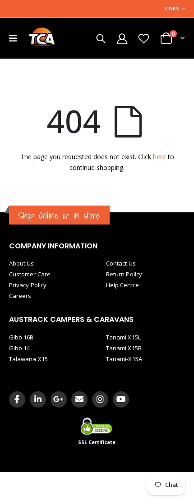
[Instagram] (100, 399)
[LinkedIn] (38, 399)
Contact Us (121, 263)
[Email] (79, 399)
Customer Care (30, 274)
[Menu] (13, 38)
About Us (21, 263)
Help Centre (122, 285)
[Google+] (59, 399)
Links (172, 8)
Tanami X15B (124, 348)
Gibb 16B (21, 337)
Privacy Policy (27, 285)
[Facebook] (17, 399)
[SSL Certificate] (97, 426)
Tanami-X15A (124, 359)
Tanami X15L (123, 337)
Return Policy (124, 274)
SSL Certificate (97, 442)
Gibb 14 (19, 348)
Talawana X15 (28, 359)
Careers (20, 296)
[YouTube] (121, 399)
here (159, 156)
